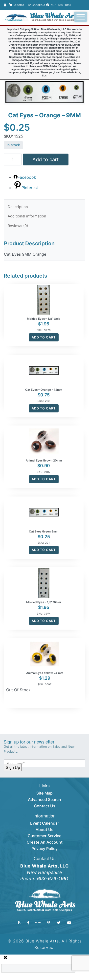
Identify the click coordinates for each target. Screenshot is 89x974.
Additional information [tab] (27, 216)
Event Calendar (44, 823)
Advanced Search (44, 799)
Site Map (44, 793)
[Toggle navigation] (80, 17)
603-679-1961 (60, 5)
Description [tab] (18, 207)
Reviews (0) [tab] (18, 226)
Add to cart (45, 159)
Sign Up (13, 767)
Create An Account (45, 842)
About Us (44, 829)
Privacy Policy (44, 848)
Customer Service (44, 835)
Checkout (38, 5)
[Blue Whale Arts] (40, 17)
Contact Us (44, 805)
